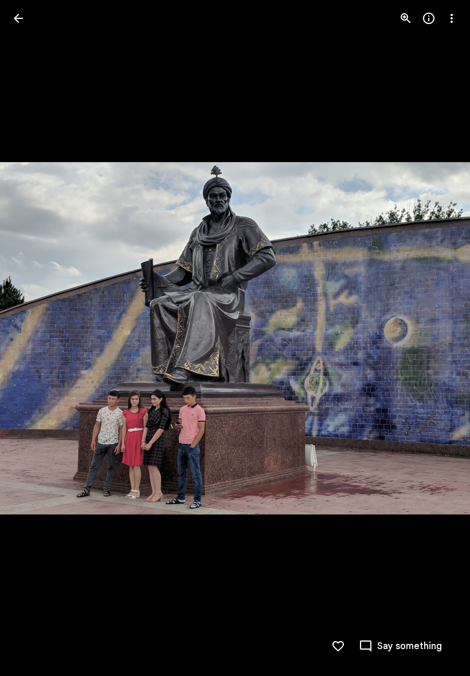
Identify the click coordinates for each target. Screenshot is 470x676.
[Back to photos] (18, 18)
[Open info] (428, 18)
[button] (400, 646)
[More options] (451, 18)
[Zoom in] (405, 18)
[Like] (338, 646)
